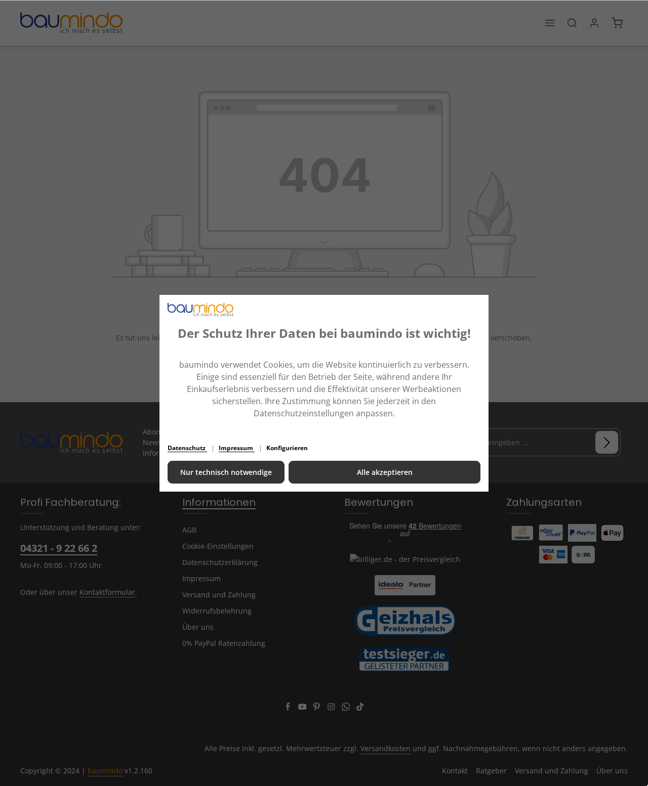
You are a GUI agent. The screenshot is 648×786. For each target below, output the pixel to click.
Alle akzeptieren (385, 472)
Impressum (237, 448)
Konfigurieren (287, 448)
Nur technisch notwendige (226, 472)
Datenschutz (187, 448)
